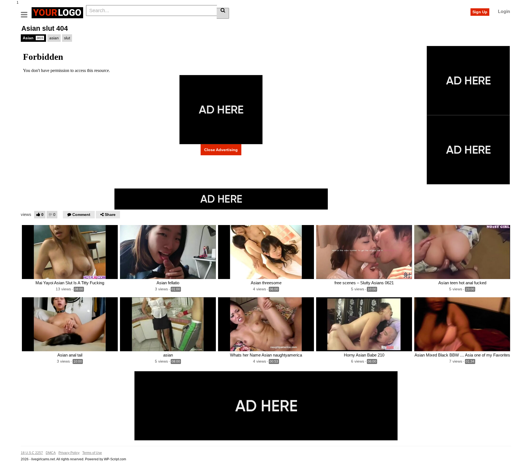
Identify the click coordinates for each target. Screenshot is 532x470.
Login (504, 11)
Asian (33, 38)
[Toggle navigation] (26, 12)
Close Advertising (221, 150)
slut (67, 38)
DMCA (51, 453)
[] (223, 13)
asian (54, 38)
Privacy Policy (69, 453)
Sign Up (479, 12)
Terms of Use (92, 453)
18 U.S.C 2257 (32, 453)
